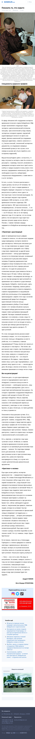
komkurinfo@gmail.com (20, 720)
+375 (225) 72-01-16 (7, 720)
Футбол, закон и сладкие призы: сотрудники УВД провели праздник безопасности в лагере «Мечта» (18, 647)
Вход (30, 2)
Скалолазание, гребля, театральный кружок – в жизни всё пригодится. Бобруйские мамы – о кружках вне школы (17, 654)
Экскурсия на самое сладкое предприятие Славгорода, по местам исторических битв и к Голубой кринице (17, 631)
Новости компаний (17, 669)
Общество (15, 10)
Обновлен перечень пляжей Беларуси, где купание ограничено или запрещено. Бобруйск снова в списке (16, 639)
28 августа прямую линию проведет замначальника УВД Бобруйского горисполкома (17, 625)
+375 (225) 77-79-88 (7, 721)
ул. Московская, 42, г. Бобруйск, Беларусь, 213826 (16, 714)
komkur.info (4, 728)
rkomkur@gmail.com (7, 723)
